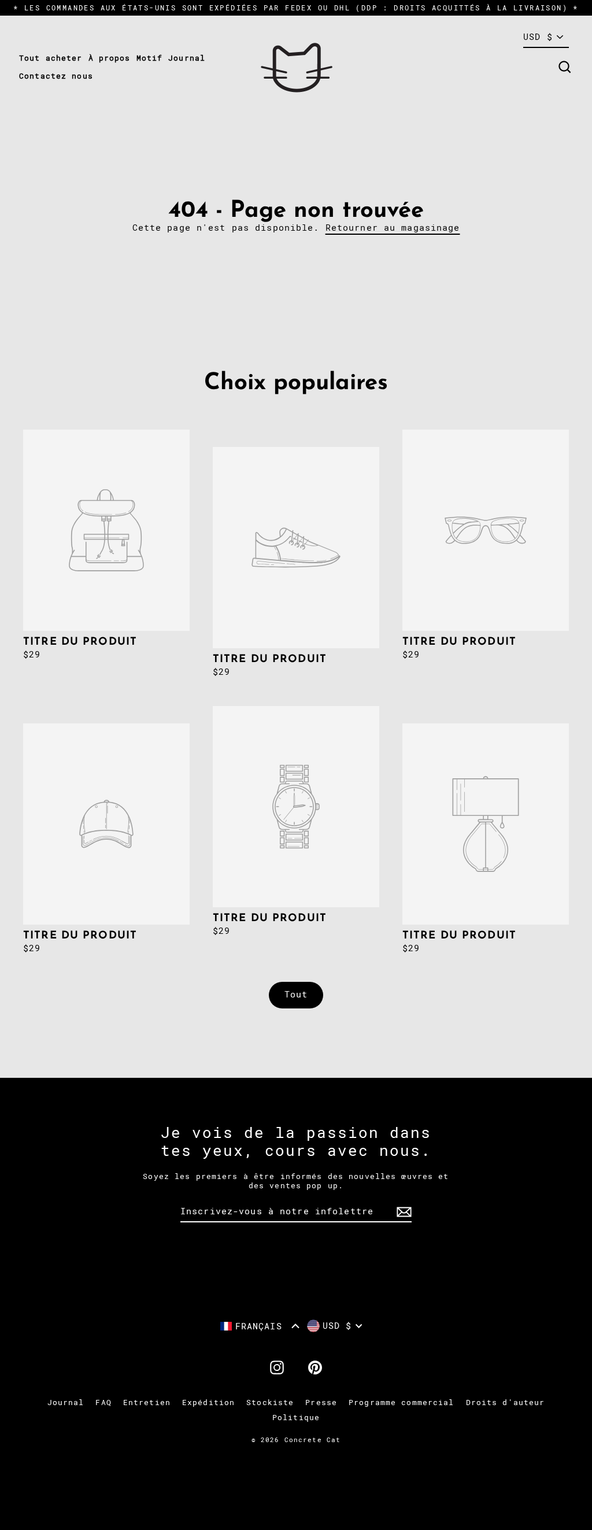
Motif (149, 58)
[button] (260, 1326)
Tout (296, 994)
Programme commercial (401, 1402)
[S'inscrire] (402, 1212)
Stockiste (270, 1402)
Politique (296, 1417)
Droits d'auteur (505, 1402)
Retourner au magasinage (392, 228)
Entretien (147, 1402)
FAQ (103, 1402)
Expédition (208, 1402)
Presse (321, 1402)
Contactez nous (56, 76)
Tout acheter (51, 58)
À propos (109, 58)
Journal (186, 58)
